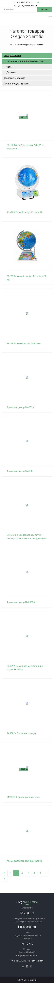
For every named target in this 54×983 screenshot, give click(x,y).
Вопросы (28, 938)
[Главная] (11, 45)
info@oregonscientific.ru (25, 5)
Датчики (11, 72)
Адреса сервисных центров (28, 935)
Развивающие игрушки (16, 83)
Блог (28, 932)
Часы (9, 66)
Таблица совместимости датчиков (28, 918)
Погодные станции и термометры (24, 61)
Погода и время (12, 55)
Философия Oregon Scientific (28, 921)
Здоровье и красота (14, 78)
